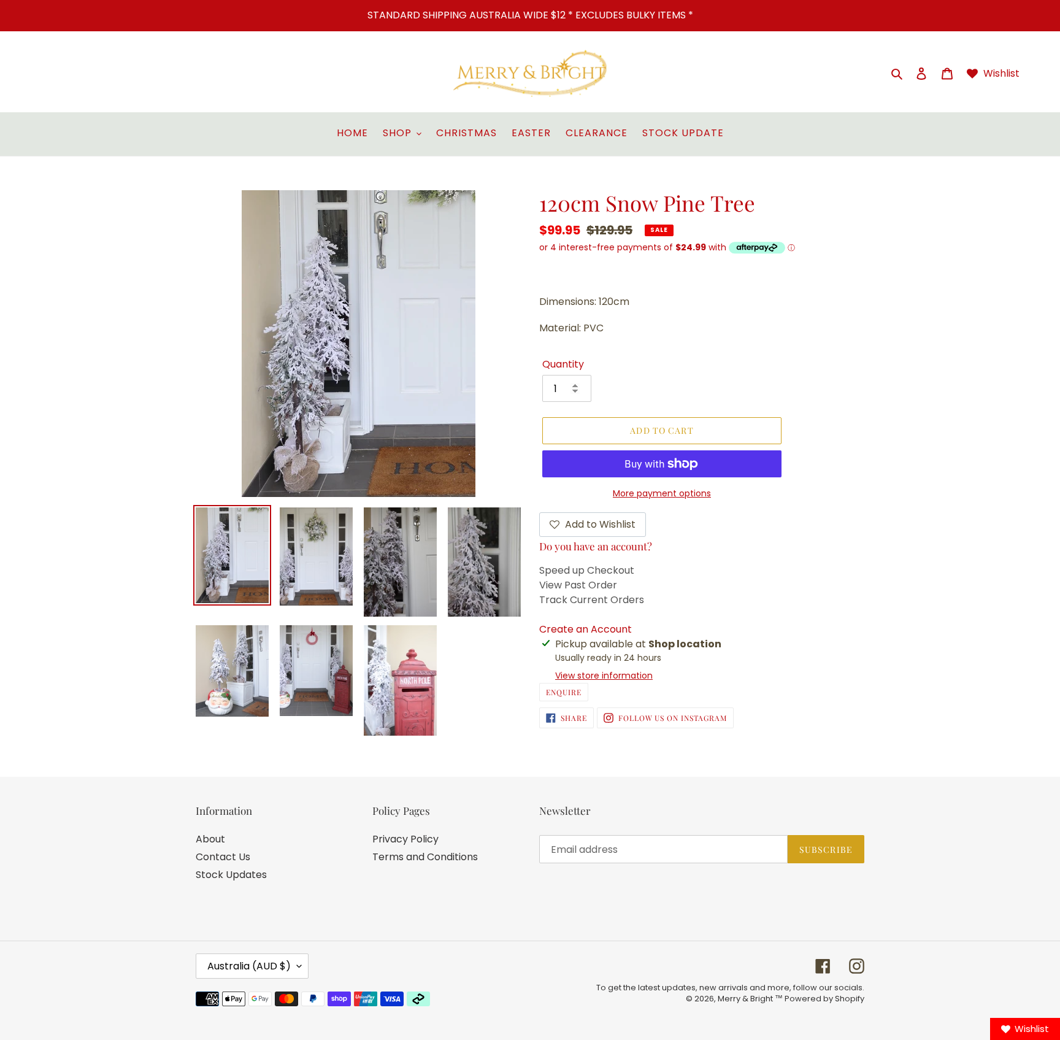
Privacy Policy (405, 839)
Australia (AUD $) (249, 966)
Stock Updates (231, 875)
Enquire (564, 692)
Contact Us (223, 857)
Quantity (563, 364)
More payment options (662, 493)
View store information (604, 675)
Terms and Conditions (425, 857)
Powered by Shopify (824, 998)
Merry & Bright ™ (751, 998)
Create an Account (585, 629)
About (210, 839)
